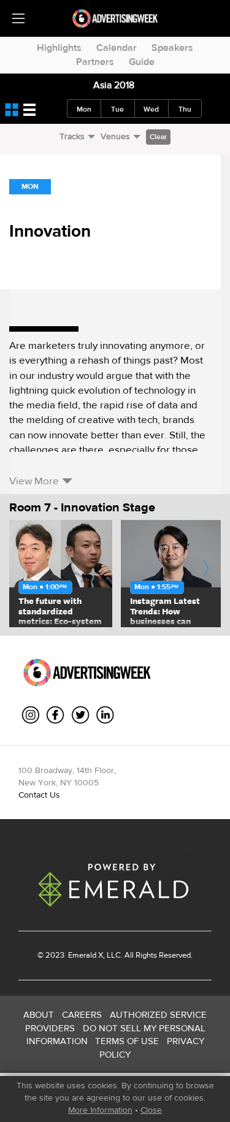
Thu (184, 109)
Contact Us (39, 795)
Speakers (172, 47)
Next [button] (207, 573)
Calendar (116, 47)
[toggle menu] (18, 18)
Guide (142, 61)
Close (151, 1110)
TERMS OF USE (127, 1041)
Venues (115, 136)
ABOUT (38, 1014)
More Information (100, 1110)
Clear (158, 136)
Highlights (59, 47)
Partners (95, 61)
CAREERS (82, 1014)
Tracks (72, 136)
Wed (151, 109)
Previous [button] (26, 573)
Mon (84, 109)
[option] (60, 573)
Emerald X (84, 955)
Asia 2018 (113, 85)
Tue (117, 109)
